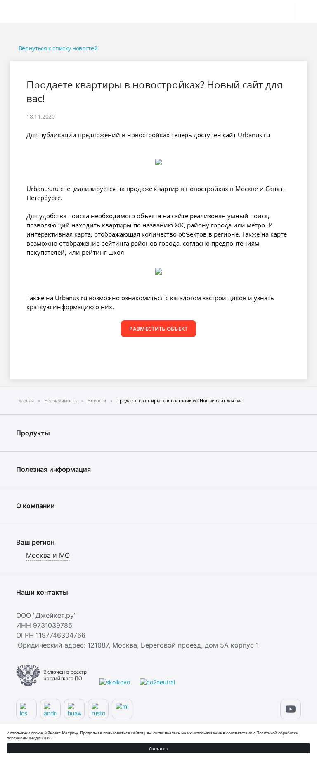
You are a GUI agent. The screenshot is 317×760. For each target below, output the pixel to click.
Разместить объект (158, 328)
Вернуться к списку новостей (58, 48)
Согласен (158, 748)
